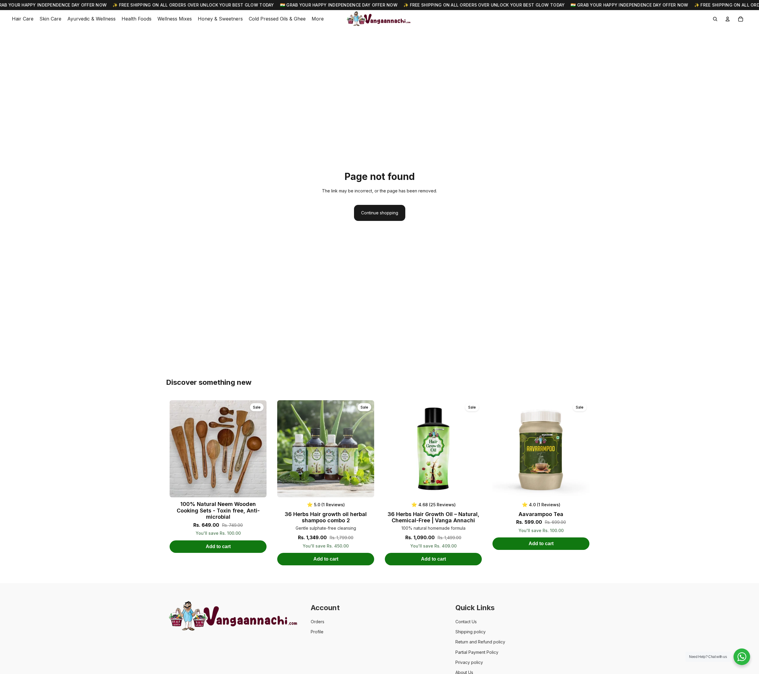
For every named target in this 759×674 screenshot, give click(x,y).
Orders (317, 621)
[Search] (715, 19)
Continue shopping (379, 212)
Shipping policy (470, 631)
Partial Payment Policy (476, 652)
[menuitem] (318, 19)
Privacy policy (469, 662)
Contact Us (466, 621)
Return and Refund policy (480, 641)
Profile (317, 631)
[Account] (727, 19)
